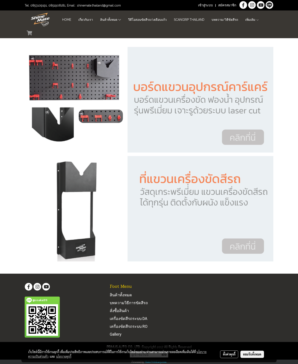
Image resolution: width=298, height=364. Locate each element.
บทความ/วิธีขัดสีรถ (225, 19)
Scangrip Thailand (189, 19)
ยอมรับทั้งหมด (252, 354)
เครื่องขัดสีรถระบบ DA (128, 318)
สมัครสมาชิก (227, 5)
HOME (66, 19)
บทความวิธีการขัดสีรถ (129, 302)
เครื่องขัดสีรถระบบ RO (128, 326)
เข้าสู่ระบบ (205, 5)
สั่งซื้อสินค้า (119, 310)
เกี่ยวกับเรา (85, 19)
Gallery (116, 334)
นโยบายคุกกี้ (63, 356)
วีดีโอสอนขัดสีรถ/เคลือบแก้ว (147, 19)
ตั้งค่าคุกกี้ (229, 354)
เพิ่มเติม (250, 19)
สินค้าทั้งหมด (109, 19)
